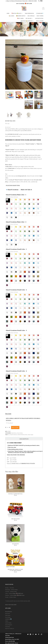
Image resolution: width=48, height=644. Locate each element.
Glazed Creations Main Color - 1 (16, 195)
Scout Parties (7, 617)
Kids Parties (7, 613)
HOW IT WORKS (40, 15)
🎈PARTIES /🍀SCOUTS (16, 13)
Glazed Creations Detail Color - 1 (16, 249)
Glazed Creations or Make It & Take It (17, 434)
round (28, 434)
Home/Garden (20, 433)
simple (31, 434)
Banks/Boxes (13, 433)
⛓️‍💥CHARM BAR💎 (39, 13)
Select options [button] (10, 566)
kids (26, 434)
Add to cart (15, 427)
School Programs (8, 624)
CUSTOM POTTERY (39, 18)
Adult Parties (7, 615)
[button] (8, 200)
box (9, 434)
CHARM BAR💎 (8, 619)
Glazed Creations (12, 189)
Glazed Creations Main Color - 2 (16, 222)
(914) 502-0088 (33, 1)
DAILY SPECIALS (31, 15)
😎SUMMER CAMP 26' (20, 15)
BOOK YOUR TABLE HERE (10, 604)
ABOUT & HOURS (39, 20)
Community (7, 626)
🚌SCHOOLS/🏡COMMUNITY (27, 20)
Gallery (6, 621)
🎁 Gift (26, 3)
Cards (30, 3)
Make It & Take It (26, 189)
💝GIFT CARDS (20, 18)
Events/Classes (8, 611)
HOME (8, 13)
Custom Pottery (8, 622)
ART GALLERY (29, 18)
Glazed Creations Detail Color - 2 (16, 290)
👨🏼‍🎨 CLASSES (11, 15)
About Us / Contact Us (9, 628)
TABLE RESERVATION (29, 13)
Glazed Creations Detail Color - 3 (16, 330)
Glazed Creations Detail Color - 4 (16, 371)
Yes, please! (10, 423)
